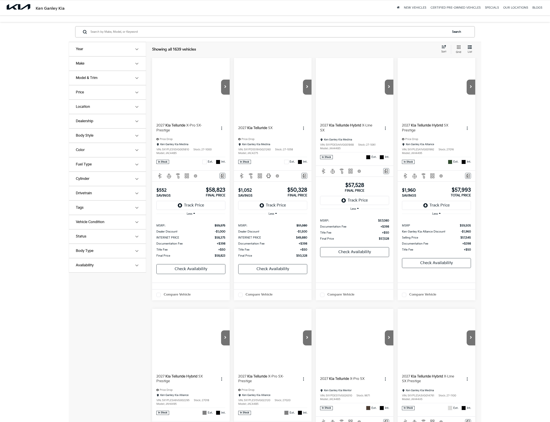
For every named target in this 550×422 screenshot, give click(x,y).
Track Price (194, 205)
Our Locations (515, 7)
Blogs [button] (537, 7)
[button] (225, 87)
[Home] (398, 7)
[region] (190, 240)
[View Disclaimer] (195, 175)
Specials (492, 7)
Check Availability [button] (191, 269)
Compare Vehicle (177, 294)
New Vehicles (415, 7)
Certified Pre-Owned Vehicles (456, 7)
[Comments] (222, 176)
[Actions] (221, 128)
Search (456, 32)
